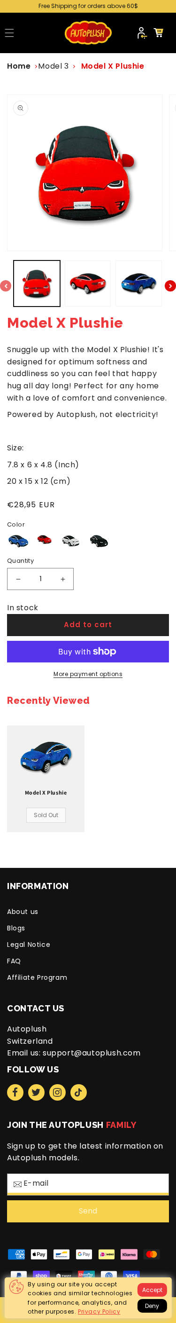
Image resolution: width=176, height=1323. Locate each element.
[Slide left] (5, 285)
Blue (19, 541)
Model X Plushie (113, 66)
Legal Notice (28, 944)
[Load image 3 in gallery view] (88, 283)
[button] (9, 33)
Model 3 (53, 66)
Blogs (16, 928)
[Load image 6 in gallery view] (138, 283)
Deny (152, 1306)
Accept (152, 1290)
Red (45, 539)
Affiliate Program (37, 977)
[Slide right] (170, 285)
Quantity (20, 560)
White (71, 541)
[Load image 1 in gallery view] (37, 283)
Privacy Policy (99, 1311)
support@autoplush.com (92, 1052)
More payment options (88, 674)
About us (22, 911)
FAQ (14, 961)
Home (19, 66)
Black (99, 541)
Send (88, 1210)
